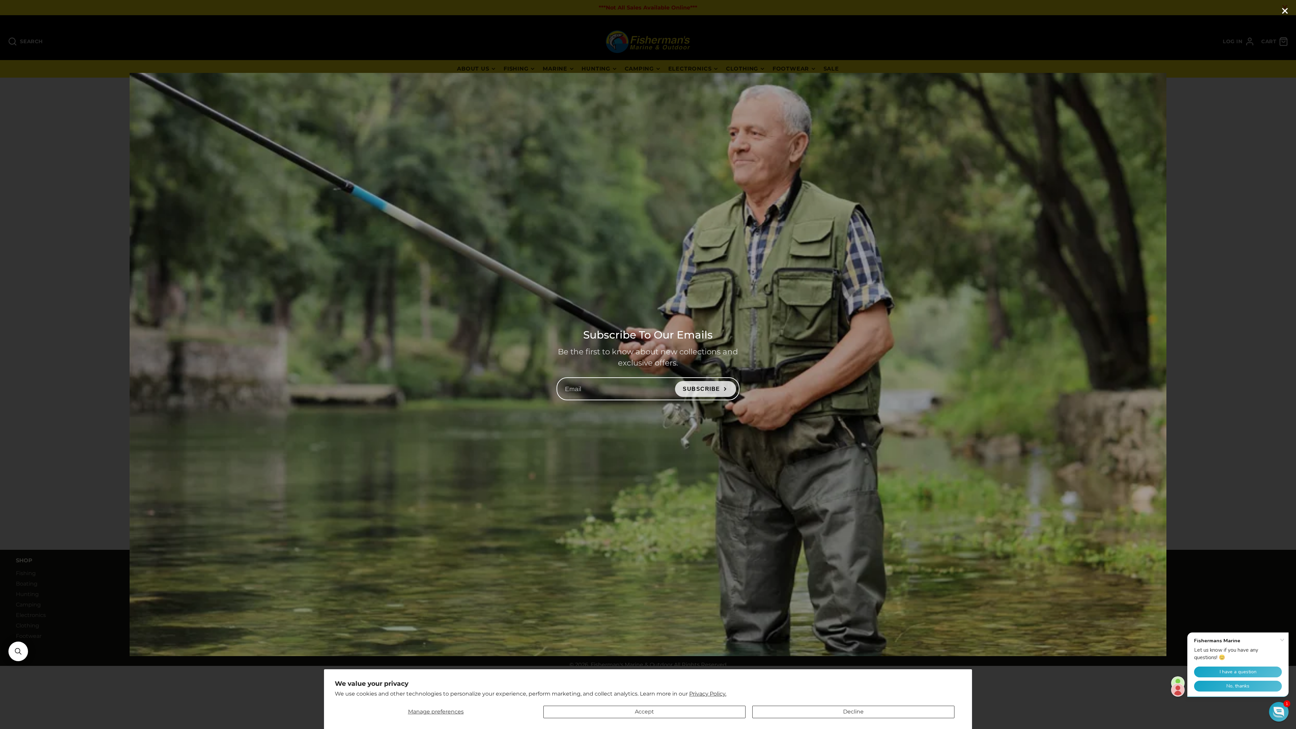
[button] (18, 651)
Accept (644, 711)
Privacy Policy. (707, 694)
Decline (853, 711)
